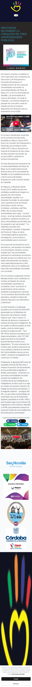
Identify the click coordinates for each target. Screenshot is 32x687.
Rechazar (16, 683)
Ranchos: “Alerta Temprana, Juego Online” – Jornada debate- (16, 440)
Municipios (16, 436)
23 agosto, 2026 (17, 444)
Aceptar (16, 679)
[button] (16, 19)
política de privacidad (18, 674)
